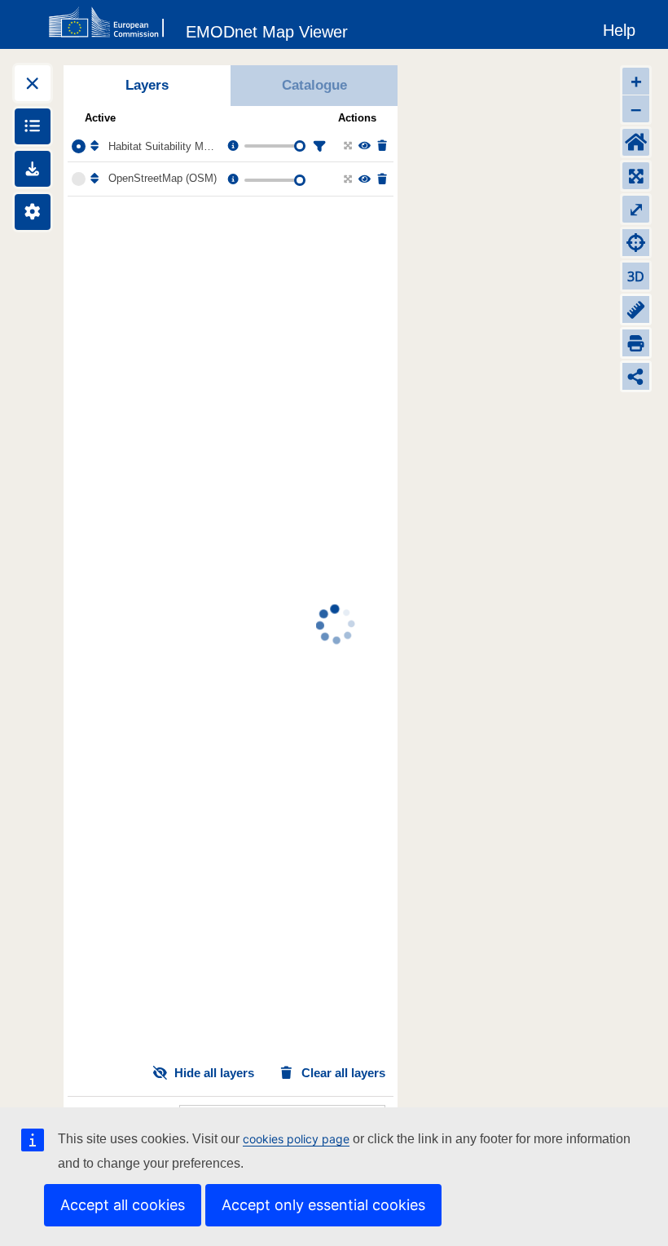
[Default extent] (635, 142)
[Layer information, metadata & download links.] (231, 146)
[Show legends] (33, 126)
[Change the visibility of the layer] (363, 146)
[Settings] (33, 212)
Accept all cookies (122, 1204)
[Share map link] (636, 376)
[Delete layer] (380, 146)
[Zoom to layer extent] (346, 146)
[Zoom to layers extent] (635, 175)
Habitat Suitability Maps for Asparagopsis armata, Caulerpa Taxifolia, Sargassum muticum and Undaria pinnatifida (164, 146)
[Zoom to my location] (635, 242)
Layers (147, 85)
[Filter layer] (318, 146)
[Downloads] (33, 169)
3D (635, 276)
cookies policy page (296, 1139)
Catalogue (314, 85)
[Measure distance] (636, 309)
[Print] (636, 343)
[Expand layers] (33, 83)
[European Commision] (110, 23)
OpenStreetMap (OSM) (162, 178)
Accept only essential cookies (323, 1204)
